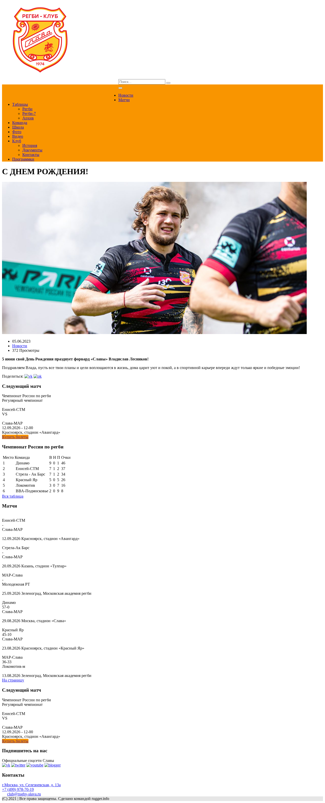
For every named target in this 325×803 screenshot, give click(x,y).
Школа (18, 127)
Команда (19, 122)
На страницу (13, 680)
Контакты (30, 154)
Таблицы (20, 104)
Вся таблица (12, 496)
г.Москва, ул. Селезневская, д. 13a (31, 785)
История (29, 145)
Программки (23, 159)
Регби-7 (29, 113)
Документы (32, 150)
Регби (27, 109)
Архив (28, 118)
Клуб (16, 141)
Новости (125, 95)
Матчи (124, 100)
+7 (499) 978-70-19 (18, 789)
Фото (16, 132)
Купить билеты (15, 437)
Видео (17, 136)
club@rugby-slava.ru (24, 794)
